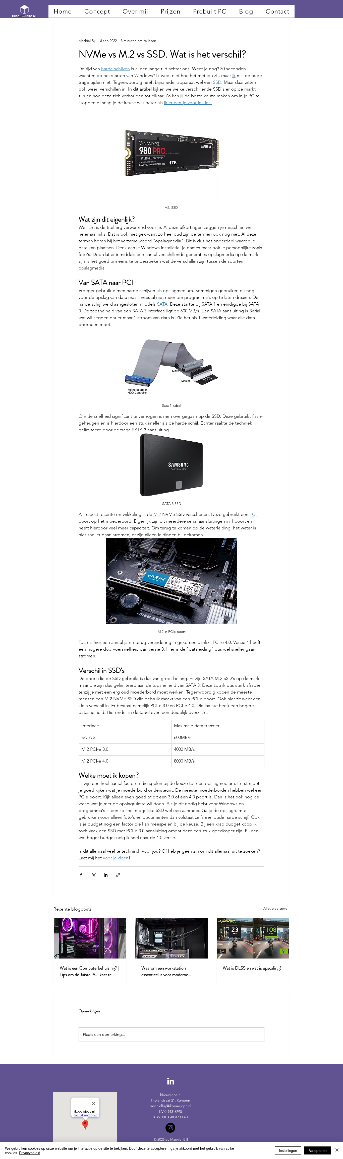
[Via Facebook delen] (81, 874)
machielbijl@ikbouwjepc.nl (170, 1106)
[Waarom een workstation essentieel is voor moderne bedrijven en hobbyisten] (171, 938)
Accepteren (318, 1150)
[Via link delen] (118, 874)
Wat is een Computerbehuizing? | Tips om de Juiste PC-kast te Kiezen (89, 971)
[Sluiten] (337, 1150)
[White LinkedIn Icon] (171, 1081)
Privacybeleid (29, 1152)
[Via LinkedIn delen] (105, 874)
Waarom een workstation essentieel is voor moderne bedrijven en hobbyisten (164, 971)
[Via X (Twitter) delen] (93, 874)
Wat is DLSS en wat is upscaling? (252, 968)
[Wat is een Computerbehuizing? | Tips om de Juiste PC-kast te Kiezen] (90, 938)
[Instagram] (170, 1128)
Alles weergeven (276, 908)
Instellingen (288, 1150)
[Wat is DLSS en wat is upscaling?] (253, 938)
